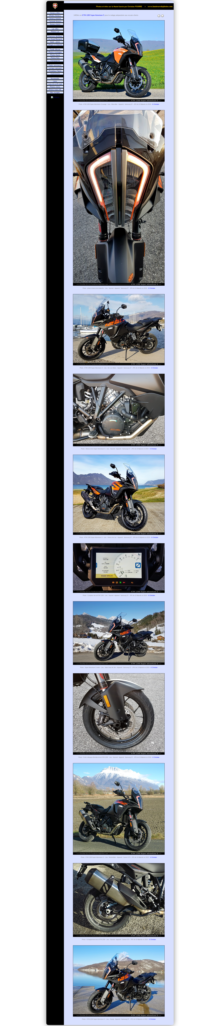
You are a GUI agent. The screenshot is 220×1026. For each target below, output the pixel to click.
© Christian (155, 104)
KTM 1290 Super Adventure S (93, 15)
